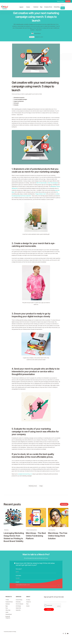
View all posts (64, 504)
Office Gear (8, 610)
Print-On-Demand (19, 603)
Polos (7, 608)
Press (27, 603)
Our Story (28, 599)
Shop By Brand (9, 614)
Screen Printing (19, 599)
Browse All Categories (8, 617)
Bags (7, 606)
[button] (21, 7)
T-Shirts (7, 599)
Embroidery (18, 601)
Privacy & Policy (63, 627)
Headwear (8, 603)
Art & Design (18, 606)
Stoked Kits (18, 610)
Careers (27, 606)
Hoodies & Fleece (9, 601)
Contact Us (28, 601)
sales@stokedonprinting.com (25, 474)
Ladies (7, 612)
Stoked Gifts (18, 608)
